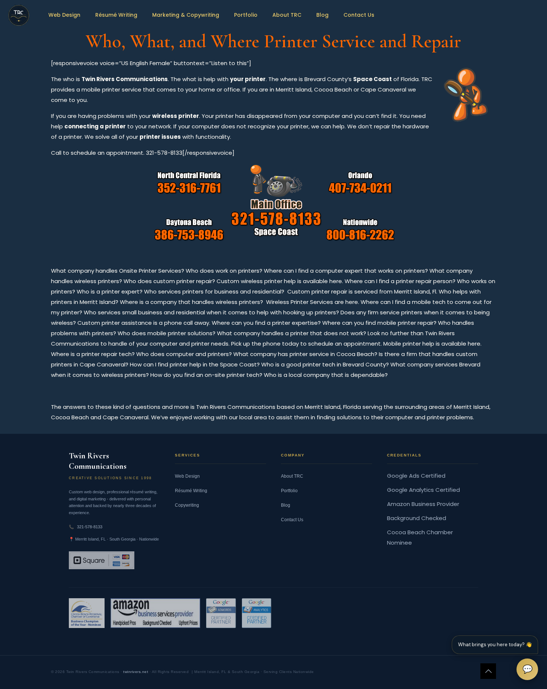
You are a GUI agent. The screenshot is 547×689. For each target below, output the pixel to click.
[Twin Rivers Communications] (18, 15)
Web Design (187, 476)
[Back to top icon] (488, 671)
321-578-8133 (89, 527)
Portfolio (289, 490)
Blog (285, 505)
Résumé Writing (191, 490)
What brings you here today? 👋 (495, 644)
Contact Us (292, 519)
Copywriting (187, 505)
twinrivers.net (135, 672)
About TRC (292, 476)
